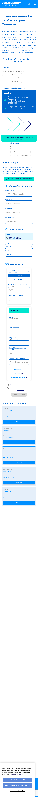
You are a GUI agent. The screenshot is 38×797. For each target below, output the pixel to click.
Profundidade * (14, 328)
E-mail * (10, 208)
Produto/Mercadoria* (17, 358)
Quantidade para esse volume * (17, 349)
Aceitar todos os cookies (17, 780)
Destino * (9, 251)
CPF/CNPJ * (11, 190)
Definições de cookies (17, 791)
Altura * (13, 317)
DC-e (20, 275)
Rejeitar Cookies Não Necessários (17, 785)
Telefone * (11, 218)
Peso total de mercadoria (18, 296)
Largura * (13, 338)
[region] (17, 780)
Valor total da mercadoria (18, 285)
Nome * (10, 199)
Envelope (20, 279)
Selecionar (19, 422)
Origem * (8, 243)
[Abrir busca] (29, 4)
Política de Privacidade (16, 775)
